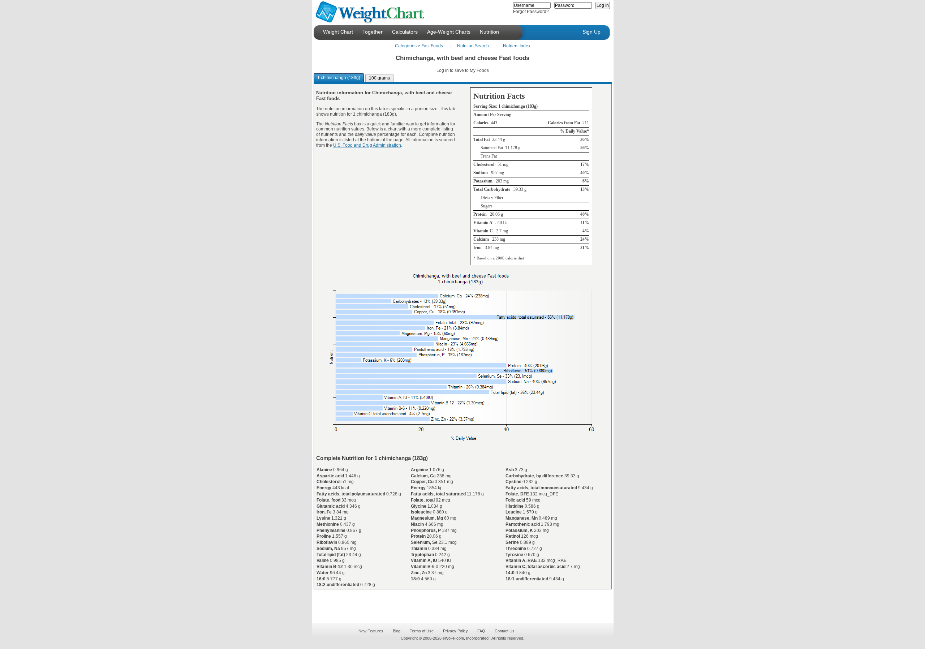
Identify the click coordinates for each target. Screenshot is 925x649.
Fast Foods (432, 45)
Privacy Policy (455, 631)
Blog (396, 631)
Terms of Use (422, 631)
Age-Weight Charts (448, 32)
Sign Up (591, 32)
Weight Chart (338, 32)
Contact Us (505, 631)
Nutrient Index (516, 45)
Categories (406, 45)
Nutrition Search (473, 45)
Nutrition (489, 32)
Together (372, 32)
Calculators (405, 32)
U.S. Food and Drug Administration (367, 145)
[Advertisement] (456, 602)
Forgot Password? (531, 11)
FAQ (481, 631)
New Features (370, 631)
